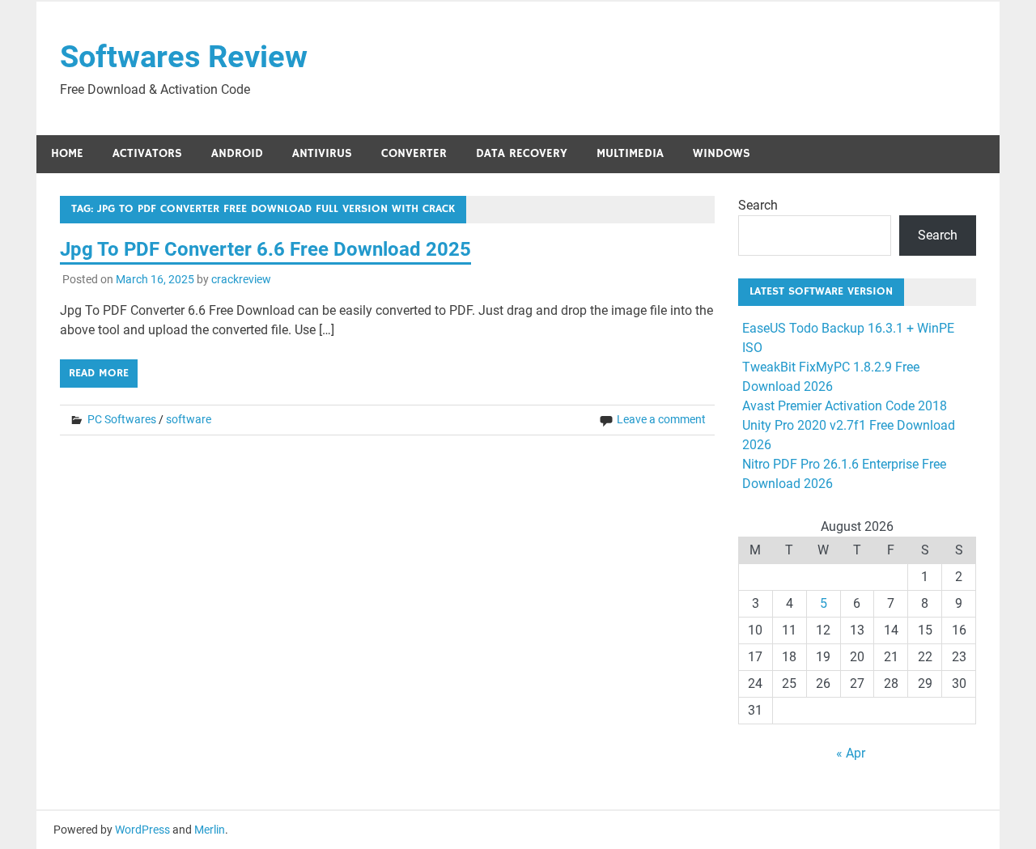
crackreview (241, 279)
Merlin (209, 829)
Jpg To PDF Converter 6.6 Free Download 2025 (265, 249)
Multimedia (630, 153)
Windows (721, 153)
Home (67, 153)
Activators (147, 153)
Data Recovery (521, 153)
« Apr (850, 753)
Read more (99, 373)
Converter (414, 153)
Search (758, 205)
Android (237, 153)
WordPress (142, 829)
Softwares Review (184, 56)
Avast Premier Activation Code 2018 (844, 406)
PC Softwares (121, 419)
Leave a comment (661, 419)
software (188, 419)
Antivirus (322, 153)
